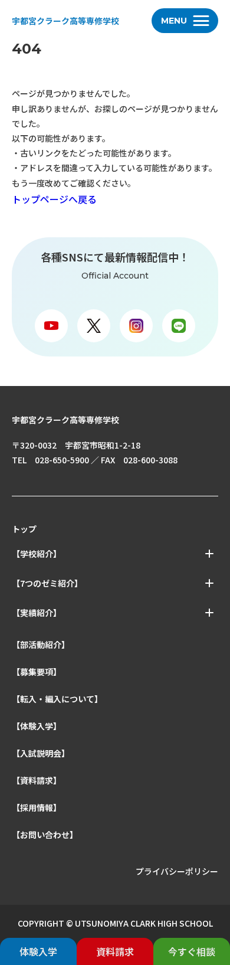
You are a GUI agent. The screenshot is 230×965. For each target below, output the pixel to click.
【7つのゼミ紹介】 (47, 583)
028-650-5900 (62, 460)
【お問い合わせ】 (45, 834)
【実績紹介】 (36, 613)
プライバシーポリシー (177, 871)
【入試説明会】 (41, 753)
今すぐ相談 (191, 951)
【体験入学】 (36, 726)
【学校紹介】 (36, 554)
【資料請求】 (36, 780)
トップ (24, 529)
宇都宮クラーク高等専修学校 (65, 21)
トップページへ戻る (54, 199)
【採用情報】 (36, 807)
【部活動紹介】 (41, 644)
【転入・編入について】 (57, 699)
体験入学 (38, 951)
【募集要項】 (36, 672)
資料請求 (115, 951)
